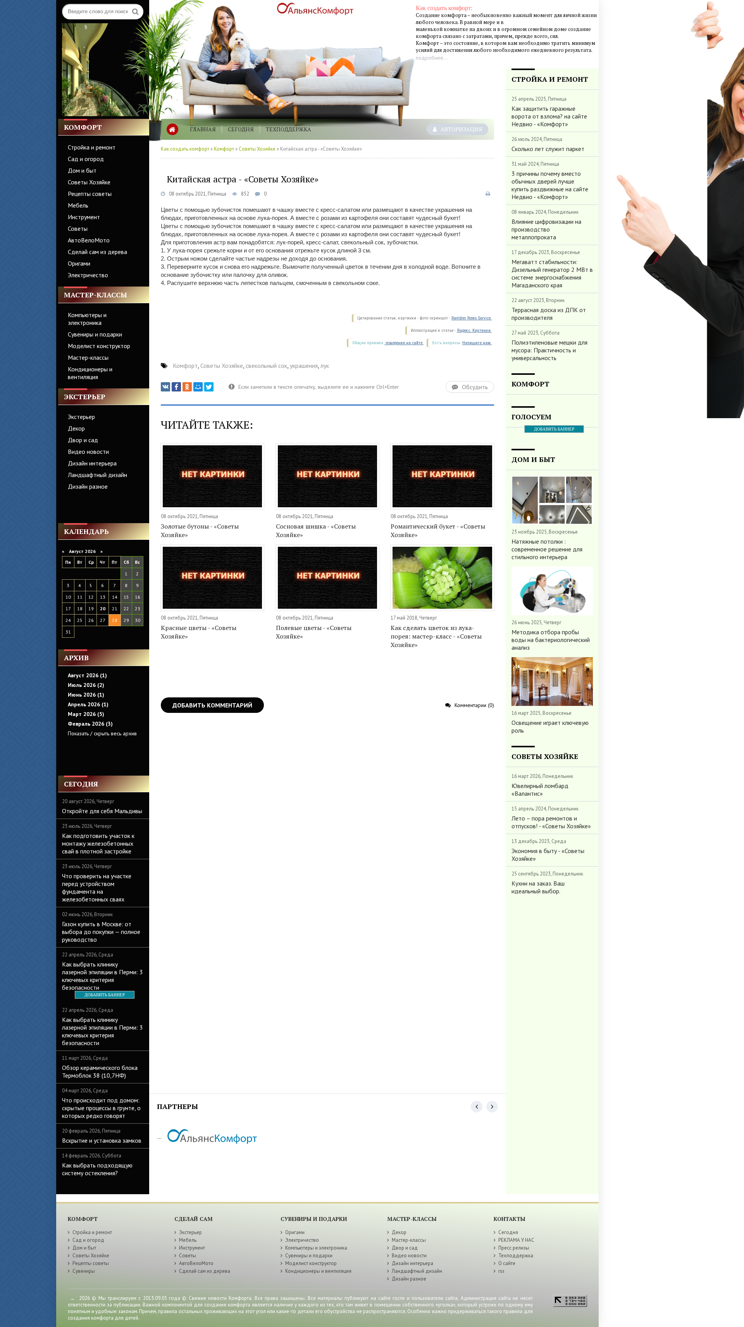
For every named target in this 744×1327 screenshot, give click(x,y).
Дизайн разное (88, 486)
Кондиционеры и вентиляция (90, 373)
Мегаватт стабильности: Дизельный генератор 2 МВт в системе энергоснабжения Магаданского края (552, 273)
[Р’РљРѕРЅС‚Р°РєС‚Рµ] (165, 386)
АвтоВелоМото (89, 240)
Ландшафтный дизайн (97, 475)
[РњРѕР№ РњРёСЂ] (198, 386)
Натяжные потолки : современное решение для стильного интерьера (547, 549)
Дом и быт (82, 170)
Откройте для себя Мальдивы (102, 811)
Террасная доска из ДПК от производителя (549, 313)
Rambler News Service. (471, 318)
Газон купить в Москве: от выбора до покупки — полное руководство (101, 931)
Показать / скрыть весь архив (102, 733)
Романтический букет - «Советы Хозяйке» (438, 530)
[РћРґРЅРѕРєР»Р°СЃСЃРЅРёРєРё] (187, 386)
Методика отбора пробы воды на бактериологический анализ (551, 639)
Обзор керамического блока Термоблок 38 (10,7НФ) (100, 1071)
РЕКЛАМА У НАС (516, 1240)
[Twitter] (209, 386)
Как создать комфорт (185, 149)
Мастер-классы (88, 357)
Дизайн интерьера (92, 463)
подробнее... (432, 57)
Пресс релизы (513, 1248)
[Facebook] (176, 386)
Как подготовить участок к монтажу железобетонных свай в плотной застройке (98, 843)
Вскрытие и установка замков (101, 1140)
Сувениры (83, 1271)
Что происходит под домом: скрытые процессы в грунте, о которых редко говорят (101, 1107)
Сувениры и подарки (95, 334)
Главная (203, 129)
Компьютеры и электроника (87, 318)
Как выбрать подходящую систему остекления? (97, 1169)
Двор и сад (83, 440)
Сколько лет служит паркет (548, 149)
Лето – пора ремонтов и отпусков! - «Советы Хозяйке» (551, 822)
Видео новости (88, 451)
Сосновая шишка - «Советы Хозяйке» (316, 530)
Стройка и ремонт (91, 147)
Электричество (88, 275)
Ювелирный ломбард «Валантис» (540, 789)
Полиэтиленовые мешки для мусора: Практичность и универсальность (549, 350)
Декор (76, 428)
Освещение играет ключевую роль (550, 726)
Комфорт (224, 149)
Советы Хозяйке (89, 182)
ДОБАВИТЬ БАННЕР (104, 994)
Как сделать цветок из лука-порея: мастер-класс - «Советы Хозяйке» (436, 636)
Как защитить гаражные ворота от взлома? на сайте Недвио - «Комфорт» (549, 116)
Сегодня (241, 129)
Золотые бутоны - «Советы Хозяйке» (200, 530)
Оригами (79, 263)
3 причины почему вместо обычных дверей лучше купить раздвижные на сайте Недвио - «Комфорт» (550, 185)
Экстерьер (81, 417)
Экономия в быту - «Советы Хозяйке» (548, 854)
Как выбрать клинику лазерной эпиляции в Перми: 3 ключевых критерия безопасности (102, 975)
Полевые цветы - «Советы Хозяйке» (313, 631)
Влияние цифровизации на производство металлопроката (546, 229)
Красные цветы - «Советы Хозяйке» (198, 631)
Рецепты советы (90, 193)
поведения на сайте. (404, 342)
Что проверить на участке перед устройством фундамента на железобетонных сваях (96, 887)
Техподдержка (288, 129)
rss (501, 1271)
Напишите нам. (477, 342)
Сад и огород (86, 159)
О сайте (506, 1263)
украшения (304, 365)
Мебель (78, 205)
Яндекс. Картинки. (474, 330)
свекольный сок (266, 365)
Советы (78, 228)
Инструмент (84, 217)
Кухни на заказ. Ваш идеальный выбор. (538, 887)
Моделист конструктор (99, 346)
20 (102, 608)
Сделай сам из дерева (97, 252)
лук (324, 365)
